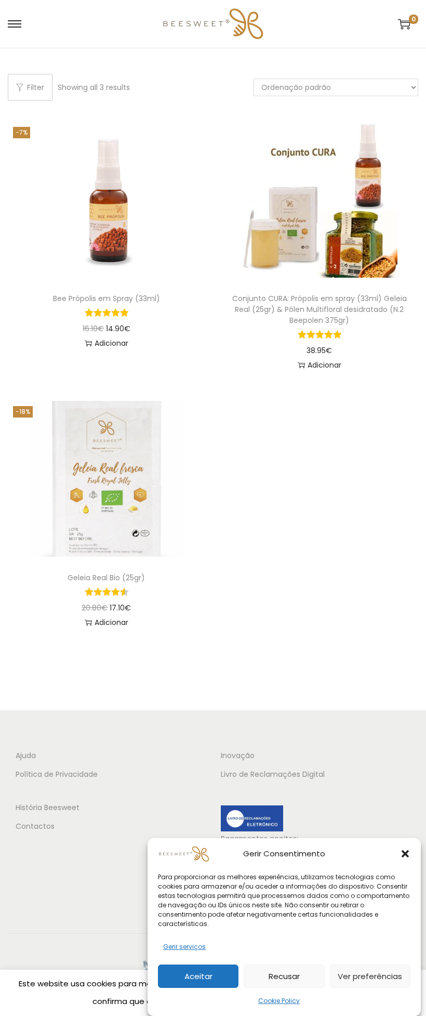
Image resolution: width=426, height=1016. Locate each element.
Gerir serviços (184, 946)
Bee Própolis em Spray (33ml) (106, 298)
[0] (404, 24)
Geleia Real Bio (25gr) (106, 577)
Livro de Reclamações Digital (273, 774)
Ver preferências (370, 976)
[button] (405, 854)
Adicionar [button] (111, 343)
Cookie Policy (279, 1000)
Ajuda (26, 755)
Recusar (284, 976)
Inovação (238, 755)
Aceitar (198, 976)
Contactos (35, 826)
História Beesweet (47, 807)
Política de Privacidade (57, 774)
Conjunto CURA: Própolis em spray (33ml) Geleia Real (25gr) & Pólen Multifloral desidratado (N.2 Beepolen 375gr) (319, 309)
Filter (35, 87)
